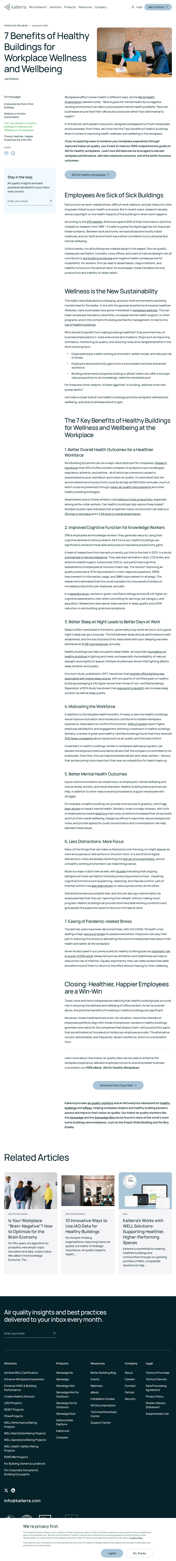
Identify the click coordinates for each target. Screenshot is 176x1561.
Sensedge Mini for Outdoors (67, 1394)
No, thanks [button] (139, 1553)
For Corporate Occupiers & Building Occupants (21, 1472)
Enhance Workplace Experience (24, 1379)
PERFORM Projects (16, 1457)
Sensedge (77, 1117)
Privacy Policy (136, 1537)
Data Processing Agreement (156, 1388)
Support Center (101, 1422)
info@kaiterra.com (22, 1500)
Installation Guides (102, 1399)
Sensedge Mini (105, 1117)
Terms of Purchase (157, 1373)
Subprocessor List (157, 1414)
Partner (129, 1392)
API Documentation (103, 1405)
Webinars (96, 1386)
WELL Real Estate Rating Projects (25, 1433)
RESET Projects (14, 1409)
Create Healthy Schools (19, 1396)
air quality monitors (100, 1103)
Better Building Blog (103, 1373)
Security (130, 1399)
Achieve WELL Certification (21, 1373)
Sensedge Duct (66, 1414)
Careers (130, 1379)
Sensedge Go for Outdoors (66, 1405)
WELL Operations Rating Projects (25, 1440)
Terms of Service (156, 1379)
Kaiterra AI (62, 1431)
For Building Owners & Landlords (24, 1463)
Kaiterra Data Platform (64, 1422)
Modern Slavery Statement (156, 1405)
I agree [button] (112, 1553)
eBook (95, 1392)
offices (87, 1108)
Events (95, 1379)
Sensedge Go (64, 1373)
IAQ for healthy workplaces (89, 175)
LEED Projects (13, 1403)
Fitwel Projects (13, 1416)
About (129, 1373)
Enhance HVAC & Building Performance (20, 1388)
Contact (130, 1386)
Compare (62, 1437)
